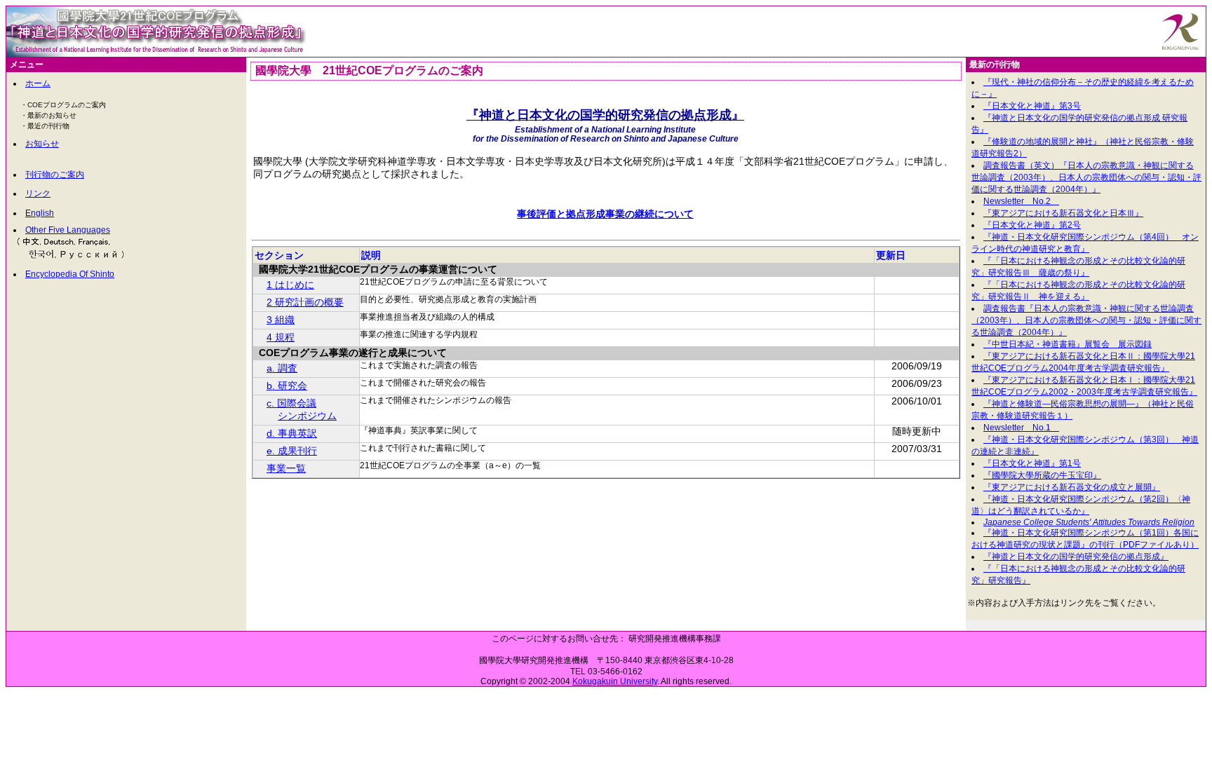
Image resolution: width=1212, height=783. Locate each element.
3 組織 (281, 319)
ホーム (37, 83)
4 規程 (281, 337)
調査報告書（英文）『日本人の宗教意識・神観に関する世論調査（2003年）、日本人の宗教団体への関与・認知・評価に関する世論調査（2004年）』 (1086, 177)
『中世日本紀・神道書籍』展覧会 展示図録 (1067, 344)
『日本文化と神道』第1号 (1032, 463)
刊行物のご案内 (54, 174)
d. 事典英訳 (292, 433)
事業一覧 (286, 468)
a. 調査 (282, 368)
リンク (37, 193)
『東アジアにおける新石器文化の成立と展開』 (1071, 487)
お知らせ (42, 144)
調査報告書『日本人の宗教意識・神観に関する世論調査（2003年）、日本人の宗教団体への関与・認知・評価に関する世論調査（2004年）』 (1086, 320)
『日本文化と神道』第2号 (1032, 225)
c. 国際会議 (291, 403)
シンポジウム (307, 415)
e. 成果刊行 (292, 450)
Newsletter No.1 (1021, 428)
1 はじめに (290, 284)
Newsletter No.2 (1021, 201)
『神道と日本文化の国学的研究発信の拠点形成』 (1076, 556)
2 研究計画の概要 (305, 302)
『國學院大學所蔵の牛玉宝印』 (1042, 475)
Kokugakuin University (614, 681)
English (39, 213)
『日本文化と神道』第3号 (1032, 106)
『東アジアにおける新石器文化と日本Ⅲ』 (1063, 213)
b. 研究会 (287, 385)
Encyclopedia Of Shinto (69, 274)
